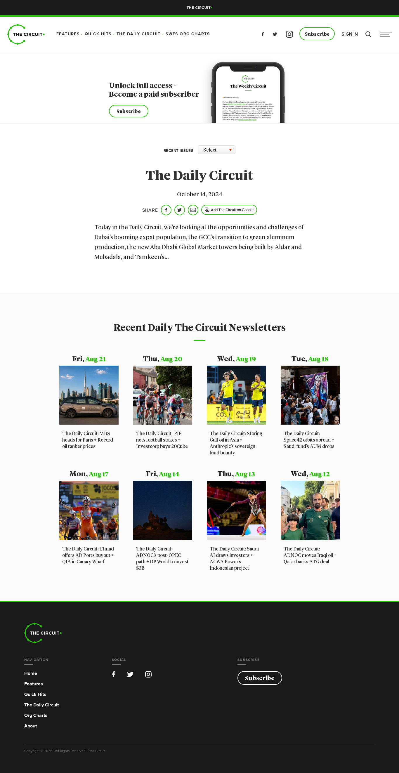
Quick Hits (35, 694)
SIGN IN (349, 34)
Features (33, 683)
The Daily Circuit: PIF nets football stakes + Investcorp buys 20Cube (162, 440)
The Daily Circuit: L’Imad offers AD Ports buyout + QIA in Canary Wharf (88, 555)
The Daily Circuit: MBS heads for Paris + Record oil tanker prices (87, 440)
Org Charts (35, 715)
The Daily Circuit (41, 704)
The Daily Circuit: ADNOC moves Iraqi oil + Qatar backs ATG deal (310, 555)
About (30, 725)
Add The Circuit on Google (232, 209)
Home (30, 673)
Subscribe (317, 34)
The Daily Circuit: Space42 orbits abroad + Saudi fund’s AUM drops (309, 440)
